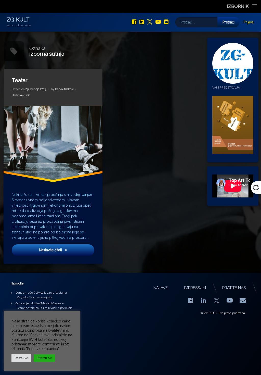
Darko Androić (64, 89)
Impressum (195, 287)
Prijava (248, 22)
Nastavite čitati (55, 250)
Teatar (20, 80)
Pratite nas (234, 287)
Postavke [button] (21, 358)
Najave (160, 287)
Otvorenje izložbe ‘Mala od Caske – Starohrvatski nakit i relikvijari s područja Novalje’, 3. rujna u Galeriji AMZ (44, 308)
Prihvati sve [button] (44, 358)
